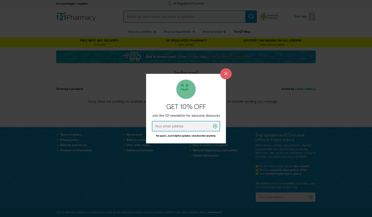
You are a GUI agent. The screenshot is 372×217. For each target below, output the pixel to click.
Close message (226, 73)
